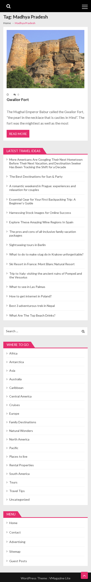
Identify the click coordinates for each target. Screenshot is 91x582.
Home (13, 523)
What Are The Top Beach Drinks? (32, 315)
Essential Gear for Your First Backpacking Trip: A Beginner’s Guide (42, 201)
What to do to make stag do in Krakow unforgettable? (46, 254)
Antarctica (16, 362)
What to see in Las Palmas (27, 287)
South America (19, 474)
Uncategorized (19, 499)
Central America (20, 396)
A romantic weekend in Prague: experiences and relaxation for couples (42, 188)
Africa (13, 353)
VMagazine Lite (59, 578)
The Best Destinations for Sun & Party (36, 176)
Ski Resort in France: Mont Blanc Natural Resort (42, 264)
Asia (12, 370)
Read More (18, 134)
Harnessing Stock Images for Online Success (40, 213)
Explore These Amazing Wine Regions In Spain (41, 222)
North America (19, 439)
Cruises (14, 405)
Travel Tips (17, 491)
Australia (15, 379)
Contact (15, 532)
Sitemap (15, 551)
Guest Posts (18, 561)
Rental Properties (21, 465)
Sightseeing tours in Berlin (27, 245)
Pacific (13, 448)
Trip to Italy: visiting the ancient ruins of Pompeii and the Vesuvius (45, 275)
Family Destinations (22, 422)
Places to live (18, 456)
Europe (14, 413)
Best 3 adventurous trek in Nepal (32, 306)
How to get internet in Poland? (30, 296)
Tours (13, 482)
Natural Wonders (21, 431)
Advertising (17, 542)
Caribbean (16, 388)
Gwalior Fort (18, 99)
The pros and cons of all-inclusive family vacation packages (42, 233)
